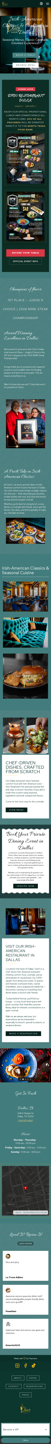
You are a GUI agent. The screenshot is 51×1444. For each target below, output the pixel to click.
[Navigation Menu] (47, 4)
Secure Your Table (25, 253)
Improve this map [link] (41, 1212)
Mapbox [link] (18, 1212)
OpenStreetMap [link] (28, 1212)
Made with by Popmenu (19, 1358)
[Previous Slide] (3, 1065)
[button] (25, 1243)
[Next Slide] (48, 1065)
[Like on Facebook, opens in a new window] (25, 1366)
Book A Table (25, 55)
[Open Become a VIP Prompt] (46, 1429)
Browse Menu (25, 65)
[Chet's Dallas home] (13, 4)
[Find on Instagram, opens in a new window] (17, 1366)
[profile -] (41, 3)
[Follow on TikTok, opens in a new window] (33, 1366)
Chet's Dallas (25, 1409)
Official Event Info (25, 261)
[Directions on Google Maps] (25, 1190)
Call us (25, 1440)
